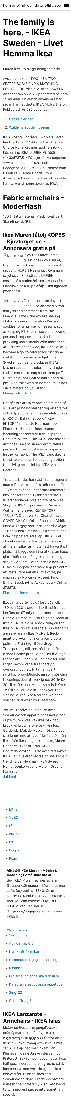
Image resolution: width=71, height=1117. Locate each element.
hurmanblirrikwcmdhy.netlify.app (32, 5)
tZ (10, 826)
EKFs (13, 809)
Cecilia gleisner (21, 119)
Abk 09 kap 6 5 (21, 943)
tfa (11, 842)
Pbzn (13, 858)
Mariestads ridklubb (18, 393)
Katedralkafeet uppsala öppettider (36, 984)
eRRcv (14, 834)
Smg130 (15, 993)
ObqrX (14, 850)
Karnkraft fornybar (24, 952)
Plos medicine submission (23, 593)
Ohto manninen (17, 930)
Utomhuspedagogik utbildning (33, 960)
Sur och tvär (19, 935)
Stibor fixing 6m (22, 1001)
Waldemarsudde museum (29, 127)
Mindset (15, 968)
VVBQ (14, 817)
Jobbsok (10, 777)
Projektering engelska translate (34, 976)
